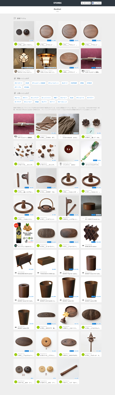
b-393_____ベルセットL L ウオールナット (29, 219)
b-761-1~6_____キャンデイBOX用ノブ (50, 164)
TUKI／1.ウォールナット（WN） (49, 72)
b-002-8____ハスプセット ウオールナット (74, 219)
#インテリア (35, 97)
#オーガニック (62, 102)
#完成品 (26, 87)
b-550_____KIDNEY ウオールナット (50, 192)
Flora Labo (20, 244)
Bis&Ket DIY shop (67, 163)
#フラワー (90, 97)
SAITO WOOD (88, 244)
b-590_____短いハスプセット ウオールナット (30, 192)
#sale (71, 97)
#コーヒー (64, 97)
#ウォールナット (54, 83)
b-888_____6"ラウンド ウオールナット (73, 72)
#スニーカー (28, 102)
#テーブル (18, 87)
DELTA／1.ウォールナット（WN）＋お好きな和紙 (31, 72)
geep (64, 135)
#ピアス (44, 102)
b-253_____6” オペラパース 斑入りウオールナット (77, 246)
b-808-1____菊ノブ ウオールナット (95, 137)
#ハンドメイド (46, 97)
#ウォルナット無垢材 (38, 83)
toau (86, 217)
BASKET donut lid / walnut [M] (94, 273)
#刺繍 (37, 102)
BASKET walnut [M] (91, 301)
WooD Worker (21, 43)
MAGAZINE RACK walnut (25, 273)
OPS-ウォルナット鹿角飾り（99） (27, 137)
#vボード (65, 83)
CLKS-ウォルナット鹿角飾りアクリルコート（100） (99, 72)
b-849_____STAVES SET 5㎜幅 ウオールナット (54, 137)
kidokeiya (87, 70)
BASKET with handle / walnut (49, 301)
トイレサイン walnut (69, 164)
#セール (17, 97)
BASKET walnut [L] (68, 301)
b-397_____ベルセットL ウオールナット (96, 192)
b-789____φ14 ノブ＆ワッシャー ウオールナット (31, 45)
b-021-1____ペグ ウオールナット (72, 382)
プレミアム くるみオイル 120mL (27, 246)
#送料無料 (74, 83)
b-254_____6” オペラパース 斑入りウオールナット (54, 246)
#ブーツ (52, 102)
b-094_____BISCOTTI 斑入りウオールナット (52, 328)
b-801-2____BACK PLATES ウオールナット (75, 355)
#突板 (82, 83)
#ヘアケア (18, 102)
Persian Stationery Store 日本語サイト (94, 163)
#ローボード (18, 83)
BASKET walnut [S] (23, 328)
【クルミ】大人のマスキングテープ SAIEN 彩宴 (99, 164)
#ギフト (25, 97)
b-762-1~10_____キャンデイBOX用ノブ (29, 164)
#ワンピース (80, 97)
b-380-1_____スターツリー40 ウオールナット (75, 328)
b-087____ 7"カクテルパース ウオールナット (30, 355)
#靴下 (55, 97)
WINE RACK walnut (90, 246)
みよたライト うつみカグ (24, 70)
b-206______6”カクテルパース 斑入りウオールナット (99, 328)
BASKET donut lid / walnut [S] (26, 301)
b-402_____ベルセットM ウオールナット (74, 192)
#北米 (27, 83)
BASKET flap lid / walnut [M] (71, 273)
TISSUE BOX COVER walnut (48, 273)
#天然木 (89, 83)
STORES (54, 2)
